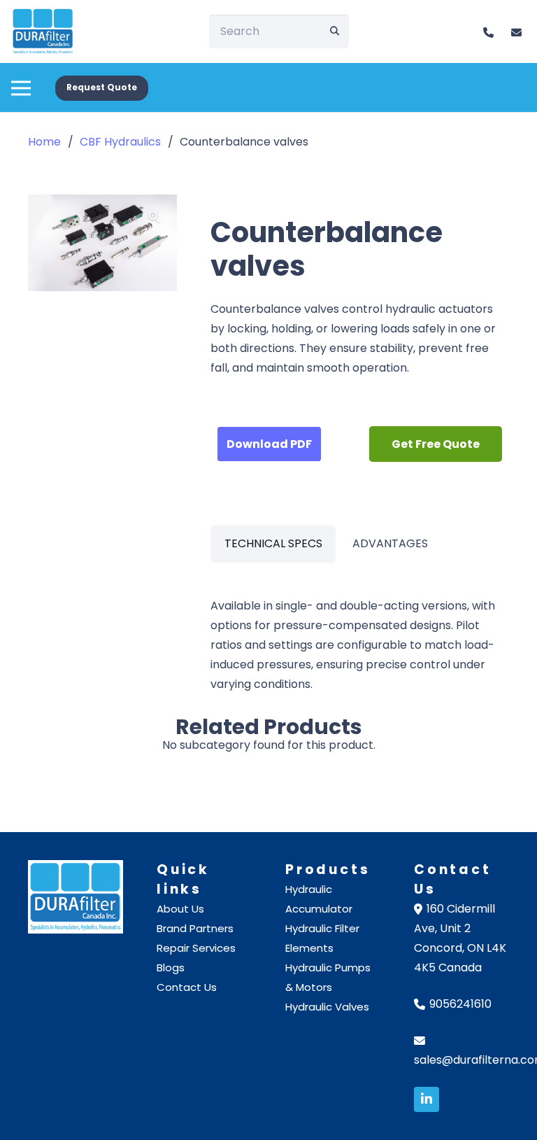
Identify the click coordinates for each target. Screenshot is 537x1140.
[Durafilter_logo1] (43, 31)
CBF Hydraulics (120, 142)
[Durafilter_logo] (75, 897)
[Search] (335, 31)
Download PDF (269, 444)
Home (44, 142)
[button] (21, 80)
